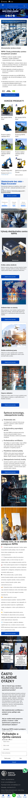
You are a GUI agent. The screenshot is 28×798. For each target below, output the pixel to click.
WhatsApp (5, 1)
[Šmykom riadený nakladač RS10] (7, 127)
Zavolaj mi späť (14, 795)
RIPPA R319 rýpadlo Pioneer (21, 171)
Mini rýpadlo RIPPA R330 (6, 118)
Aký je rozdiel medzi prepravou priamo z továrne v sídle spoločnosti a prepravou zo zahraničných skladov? (12, 722)
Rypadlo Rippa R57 (6, 170)
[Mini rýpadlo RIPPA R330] (7, 110)
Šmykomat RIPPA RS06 (20, 135)
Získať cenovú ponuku (10, 95)
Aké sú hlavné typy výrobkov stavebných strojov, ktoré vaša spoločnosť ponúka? (12, 688)
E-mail (11, 1)
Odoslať (14, 762)
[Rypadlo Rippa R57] (7, 163)
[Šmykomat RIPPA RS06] (21, 127)
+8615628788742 (9, 779)
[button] (10, 226)
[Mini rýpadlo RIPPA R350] (21, 110)
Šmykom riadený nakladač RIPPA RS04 (19, 153)
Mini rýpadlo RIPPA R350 (20, 118)
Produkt (8, 797)
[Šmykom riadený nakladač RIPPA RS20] (7, 144)
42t (7, 174)
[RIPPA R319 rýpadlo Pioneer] (21, 163)
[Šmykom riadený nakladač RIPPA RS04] (21, 144)
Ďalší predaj (7, 758)
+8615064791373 (11, 787)
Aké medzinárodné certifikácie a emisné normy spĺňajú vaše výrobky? (12, 712)
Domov (3, 797)
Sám (21, 758)
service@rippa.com (15, 784)
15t (2, 174)
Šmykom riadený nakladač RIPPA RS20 (5, 153)
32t (5, 174)
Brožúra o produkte (12, 195)
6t (9, 173)
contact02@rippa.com (10, 782)
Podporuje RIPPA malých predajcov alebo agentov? (14, 730)
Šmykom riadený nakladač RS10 (5, 135)
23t (4, 174)
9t (10, 173)
